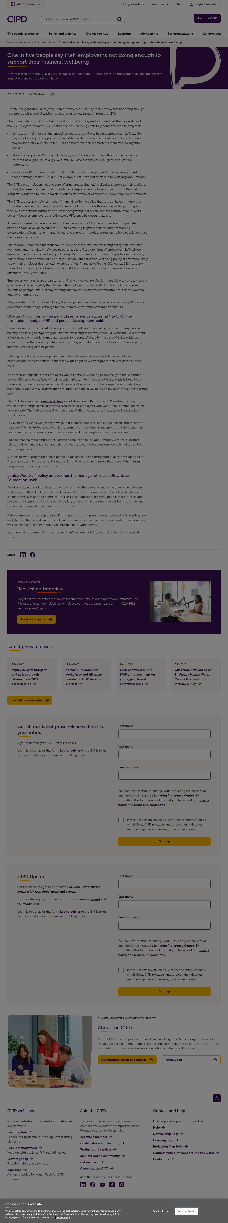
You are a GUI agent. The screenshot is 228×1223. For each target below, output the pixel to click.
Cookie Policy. (63, 1217)
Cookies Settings (161, 1211)
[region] (114, 1211)
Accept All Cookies (186, 1211)
